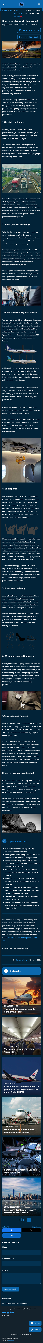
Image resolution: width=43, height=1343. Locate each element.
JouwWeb (11, 1340)
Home (4, 10)
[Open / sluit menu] (39, 3)
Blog (12, 10)
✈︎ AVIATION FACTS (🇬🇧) (18, 13)
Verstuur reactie (11, 1289)
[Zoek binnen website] (4, 3)
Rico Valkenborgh (22, 960)
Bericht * (6, 1270)
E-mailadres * (8, 1258)
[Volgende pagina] (29, 1220)
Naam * (5, 1247)
